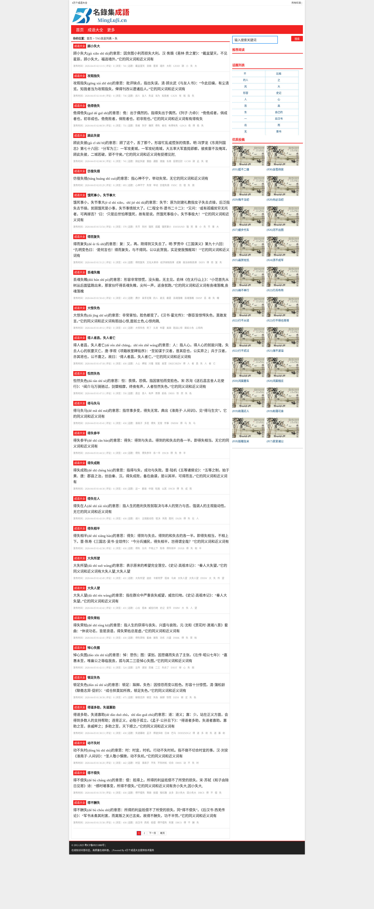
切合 (171, 763)
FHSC (174, 185)
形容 (248, 92)
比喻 (282, 73)
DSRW (176, 608)
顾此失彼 (93, 135)
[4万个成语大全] (100, 15)
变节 (169, 608)
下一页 (152, 833)
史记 (162, 608)
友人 (144, 96)
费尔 (137, 298)
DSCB (165, 453)
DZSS (176, 697)
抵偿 (155, 792)
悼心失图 (93, 647)
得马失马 (93, 403)
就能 (157, 363)
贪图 (149, 66)
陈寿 (162, 548)
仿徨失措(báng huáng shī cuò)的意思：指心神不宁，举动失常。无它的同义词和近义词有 (140, 178)
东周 (169, 161)
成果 (178, 262)
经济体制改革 (167, 262)
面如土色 (189, 328)
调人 (137, 518)
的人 (155, 298)
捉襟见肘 (178, 161)
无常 (160, 423)
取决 (158, 518)
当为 (157, 96)
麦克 (162, 298)
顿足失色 (93, 677)
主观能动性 (148, 518)
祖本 (167, 578)
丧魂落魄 (178, 298)
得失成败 (93, 463)
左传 (137, 667)
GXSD (176, 66)
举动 (155, 185)
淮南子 (138, 423)
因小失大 (191, 792)
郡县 (144, 488)
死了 (149, 328)
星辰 (155, 66)
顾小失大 (93, 46)
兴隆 (151, 363)
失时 (144, 226)
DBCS (201, 792)
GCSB (187, 161)
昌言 (137, 393)
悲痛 (151, 667)
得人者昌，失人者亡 (101, 338)
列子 (144, 125)
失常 (149, 185)
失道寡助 (140, 733)
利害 (171, 822)
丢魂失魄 (93, 272)
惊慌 (169, 697)
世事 (166, 423)
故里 (164, 363)
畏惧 (157, 393)
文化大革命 (152, 262)
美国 (169, 328)
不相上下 (153, 548)
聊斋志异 (140, 697)
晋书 (282, 131)
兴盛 (169, 638)
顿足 (149, 697)
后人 (137, 96)
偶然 (151, 125)
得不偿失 (93, 773)
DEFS (202, 262)
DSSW (203, 578)
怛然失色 (93, 373)
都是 (169, 298)
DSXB (181, 548)
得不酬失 (93, 802)
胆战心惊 (178, 328)
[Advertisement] (117, 881)
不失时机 (162, 763)
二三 (157, 667)
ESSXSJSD (178, 226)
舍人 (144, 393)
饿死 (151, 226)
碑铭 (144, 363)
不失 (153, 763)
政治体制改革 (190, 262)
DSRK (176, 638)
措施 (162, 161)
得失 (157, 125)
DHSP (199, 298)
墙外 (162, 66)
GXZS (174, 96)
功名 (162, 638)
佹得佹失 (93, 105)
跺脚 (162, 697)
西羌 (146, 822)
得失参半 (93, 433)
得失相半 (93, 528)
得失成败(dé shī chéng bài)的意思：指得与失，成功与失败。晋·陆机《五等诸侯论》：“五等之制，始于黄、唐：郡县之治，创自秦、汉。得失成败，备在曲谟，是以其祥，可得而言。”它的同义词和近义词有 (151, 476)
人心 (137, 363)
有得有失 (173, 125)
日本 (167, 733)
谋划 (144, 667)
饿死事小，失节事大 (101, 195)
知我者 (165, 96)
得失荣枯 (93, 618)
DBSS (179, 763)
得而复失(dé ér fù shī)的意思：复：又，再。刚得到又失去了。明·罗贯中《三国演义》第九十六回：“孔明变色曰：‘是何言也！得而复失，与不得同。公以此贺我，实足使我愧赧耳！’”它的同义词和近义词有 (151, 250)
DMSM (174, 423)
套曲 (149, 638)
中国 (151, 488)
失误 (151, 96)
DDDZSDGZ (184, 733)
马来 (173, 578)
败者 (137, 125)
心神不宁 (140, 185)
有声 (151, 393)
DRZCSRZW (174, 363)
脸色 (164, 393)
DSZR (179, 518)
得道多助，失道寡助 (101, 707)
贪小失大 (180, 792)
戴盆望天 (140, 66)
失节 (137, 226)
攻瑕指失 (93, 76)
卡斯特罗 (158, 578)
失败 (164, 518)
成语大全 (95, 30)
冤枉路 (163, 792)
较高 (157, 488)
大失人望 (182, 578)
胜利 (171, 518)
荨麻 (149, 792)
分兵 (144, 548)
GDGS (183, 125)
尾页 (162, 833)
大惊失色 (93, 308)
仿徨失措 (93, 171)
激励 (149, 161)
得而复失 (93, 236)
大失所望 (93, 558)
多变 (146, 423)
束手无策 (146, 298)
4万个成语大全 (79, 3)
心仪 (137, 608)
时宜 (137, 763)
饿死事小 (166, 226)
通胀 (155, 161)
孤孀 (157, 226)
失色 (155, 697)
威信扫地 (153, 608)
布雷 (162, 328)
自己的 (282, 112)
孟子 (149, 733)
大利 (169, 66)
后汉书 (138, 822)
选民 (149, 578)
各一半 (156, 453)
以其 (164, 488)
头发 (155, 328)
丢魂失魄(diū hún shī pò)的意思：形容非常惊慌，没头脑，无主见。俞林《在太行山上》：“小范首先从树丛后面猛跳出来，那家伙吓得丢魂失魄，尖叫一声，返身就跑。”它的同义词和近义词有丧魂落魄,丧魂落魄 (151, 285)
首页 (80, 30)
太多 (171, 792)
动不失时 (93, 743)
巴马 (173, 733)
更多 (111, 30)
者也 (164, 125)
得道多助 (158, 733)
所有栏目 (296, 3)
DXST (174, 667)
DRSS (171, 393)
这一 (137, 488)
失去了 (165, 667)
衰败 (155, 638)
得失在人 (93, 498)
